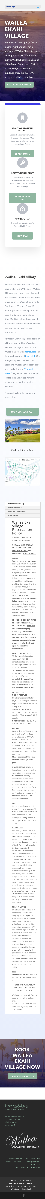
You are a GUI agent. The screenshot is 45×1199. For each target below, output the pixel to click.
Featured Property (16, 1183)
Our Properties (25, 1180)
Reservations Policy (16, 503)
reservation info (22, 198)
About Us (32, 1186)
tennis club (30, 356)
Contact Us (21, 1186)
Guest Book (26, 1189)
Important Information (17, 511)
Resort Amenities (15, 507)
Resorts (30, 1183)
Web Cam (15, 1189)
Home (13, 1180)
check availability (19, 84)
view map (22, 236)
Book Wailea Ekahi (22, 412)
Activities (10, 1186)
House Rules (13, 515)
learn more (22, 154)
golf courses (30, 351)
